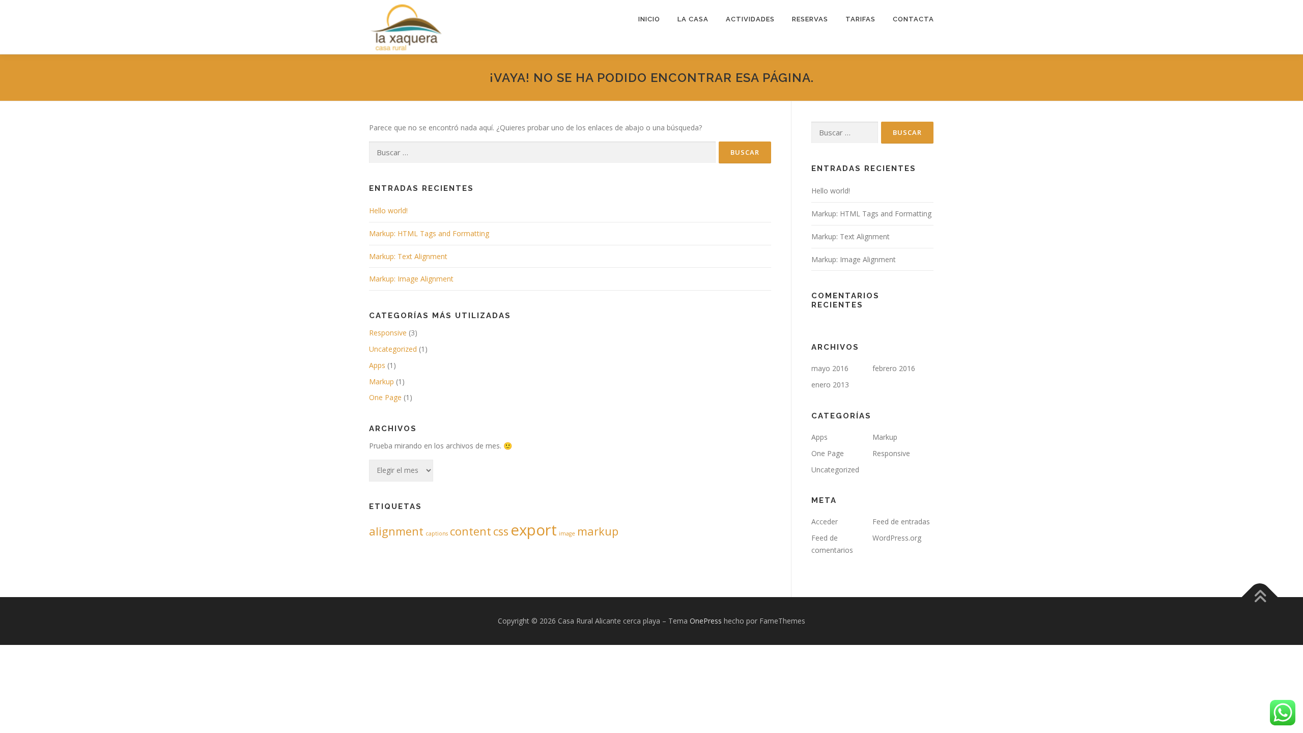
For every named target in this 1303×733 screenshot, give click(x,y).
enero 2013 (830, 384)
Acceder (824, 521)
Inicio (649, 19)
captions (437, 533)
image (567, 533)
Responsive (388, 332)
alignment (396, 531)
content (470, 531)
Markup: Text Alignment (408, 256)
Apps (377, 365)
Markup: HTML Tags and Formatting (429, 233)
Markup (381, 381)
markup (597, 531)
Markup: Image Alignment (411, 279)
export (534, 530)
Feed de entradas (901, 521)
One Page (385, 397)
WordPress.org (896, 538)
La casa (693, 19)
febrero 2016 (893, 368)
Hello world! (388, 210)
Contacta (913, 19)
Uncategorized (393, 349)
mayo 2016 (829, 368)
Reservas (810, 19)
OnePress (706, 621)
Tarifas (860, 19)
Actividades (750, 19)
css (500, 531)
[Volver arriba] (1260, 597)
